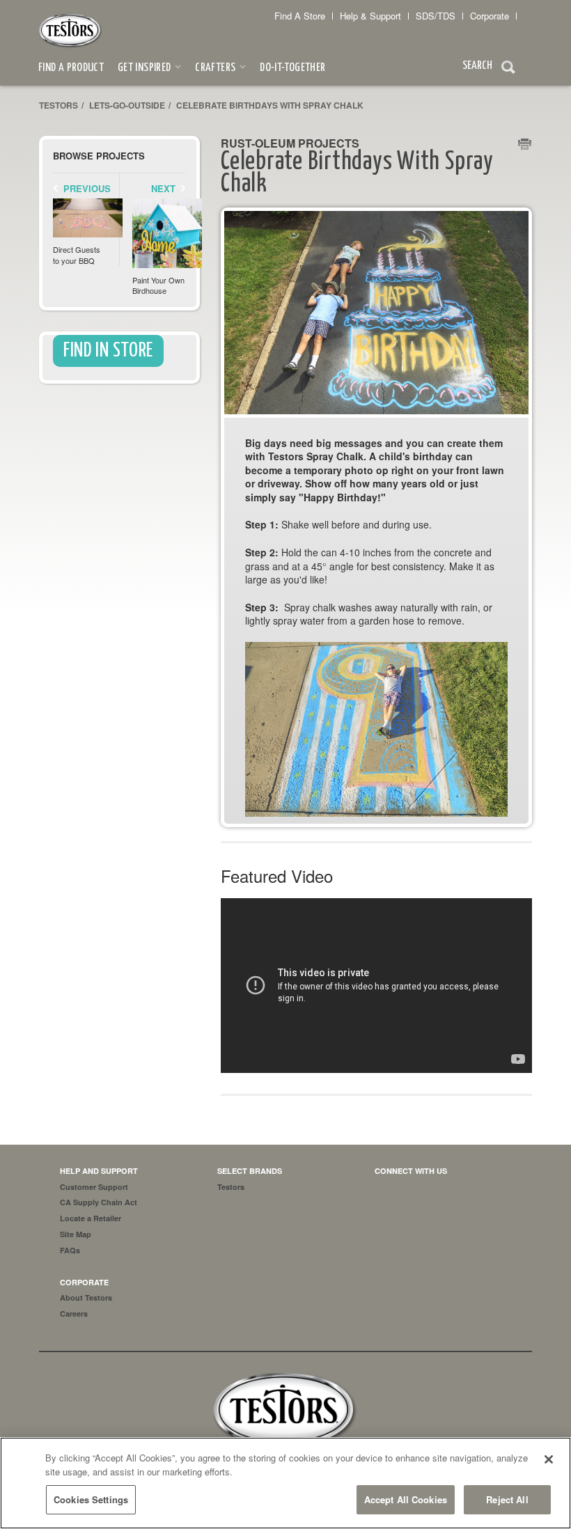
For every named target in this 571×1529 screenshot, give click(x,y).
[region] (285, 1483)
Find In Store (108, 351)
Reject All (507, 1499)
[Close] (548, 1459)
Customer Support (94, 1187)
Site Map (75, 1234)
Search (508, 69)
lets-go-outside (127, 105)
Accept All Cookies (405, 1499)
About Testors (86, 1297)
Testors (58, 105)
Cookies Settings (91, 1499)
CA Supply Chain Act (98, 1202)
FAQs (70, 1250)
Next (163, 188)
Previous (87, 188)
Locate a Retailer (90, 1218)
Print (525, 145)
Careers (74, 1313)
